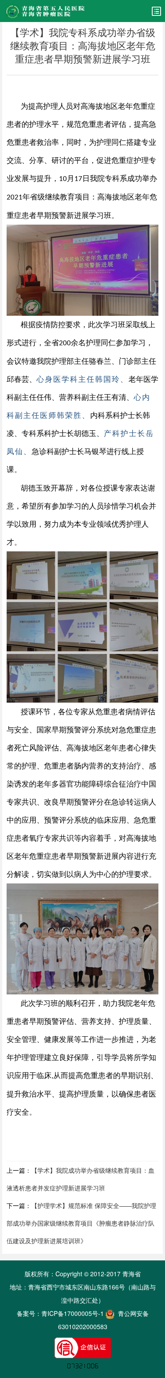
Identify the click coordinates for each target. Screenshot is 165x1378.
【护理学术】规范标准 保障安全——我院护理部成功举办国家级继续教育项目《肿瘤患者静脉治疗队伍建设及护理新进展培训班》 (81, 1223)
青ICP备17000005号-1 (72, 1313)
